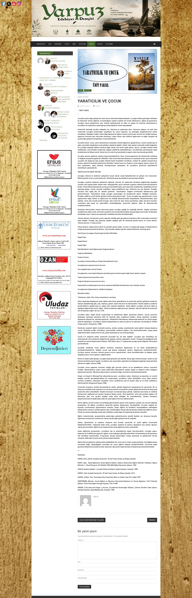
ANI (49, 44)
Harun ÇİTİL (48, 84)
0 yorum (97, 106)
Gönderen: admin (84, 106)
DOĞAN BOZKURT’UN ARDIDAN (55, 87)
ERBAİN (151, 520)
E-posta (81, 570)
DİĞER (91, 44)
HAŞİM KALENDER (57, 91)
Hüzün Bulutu (55, 129)
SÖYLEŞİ (82, 44)
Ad (79, 562)
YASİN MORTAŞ (62, 133)
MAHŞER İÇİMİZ (62, 67)
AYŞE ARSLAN (62, 65)
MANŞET (88, 90)
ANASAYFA (41, 44)
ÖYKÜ (67, 44)
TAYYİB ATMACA (56, 127)
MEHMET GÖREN (63, 112)
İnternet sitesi (82, 578)
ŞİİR (74, 44)
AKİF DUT (54, 59)
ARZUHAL (54, 93)
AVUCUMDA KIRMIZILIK (52, 108)
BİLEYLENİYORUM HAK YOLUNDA (92, 520)
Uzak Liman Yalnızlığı (58, 61)
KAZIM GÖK (48, 106)
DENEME (58, 44)
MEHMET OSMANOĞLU (52, 121)
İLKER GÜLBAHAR (63, 97)
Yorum (81, 540)
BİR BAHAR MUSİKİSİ (51, 123)
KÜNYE (100, 44)
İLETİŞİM (109, 44)
